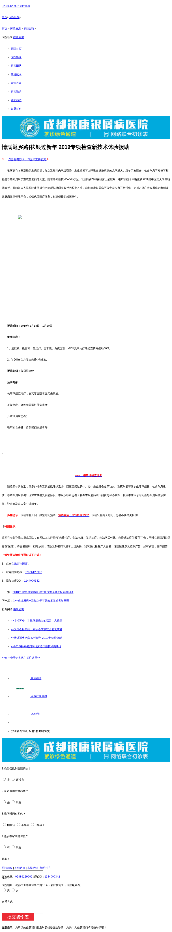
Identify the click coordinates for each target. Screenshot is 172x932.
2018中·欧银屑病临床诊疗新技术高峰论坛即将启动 (43, 592)
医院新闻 (14, 17)
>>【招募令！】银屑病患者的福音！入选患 (36, 620)
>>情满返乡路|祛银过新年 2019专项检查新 (36, 637)
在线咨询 (18, 37)
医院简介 (16, 57)
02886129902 (33, 572)
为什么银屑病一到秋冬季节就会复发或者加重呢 (41, 600)
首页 (4, 28)
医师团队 (16, 65)
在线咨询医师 (19, 563)
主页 (4, 17)
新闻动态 (16, 100)
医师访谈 (16, 91)
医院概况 (15, 28)
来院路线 (32, 867)
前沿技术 (16, 74)
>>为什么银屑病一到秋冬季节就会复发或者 (36, 629)
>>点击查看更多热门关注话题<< (21, 657)
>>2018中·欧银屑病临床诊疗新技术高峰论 (36, 646)
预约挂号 (45, 867)
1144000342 (32, 580)
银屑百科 (16, 108)
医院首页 (16, 48)
